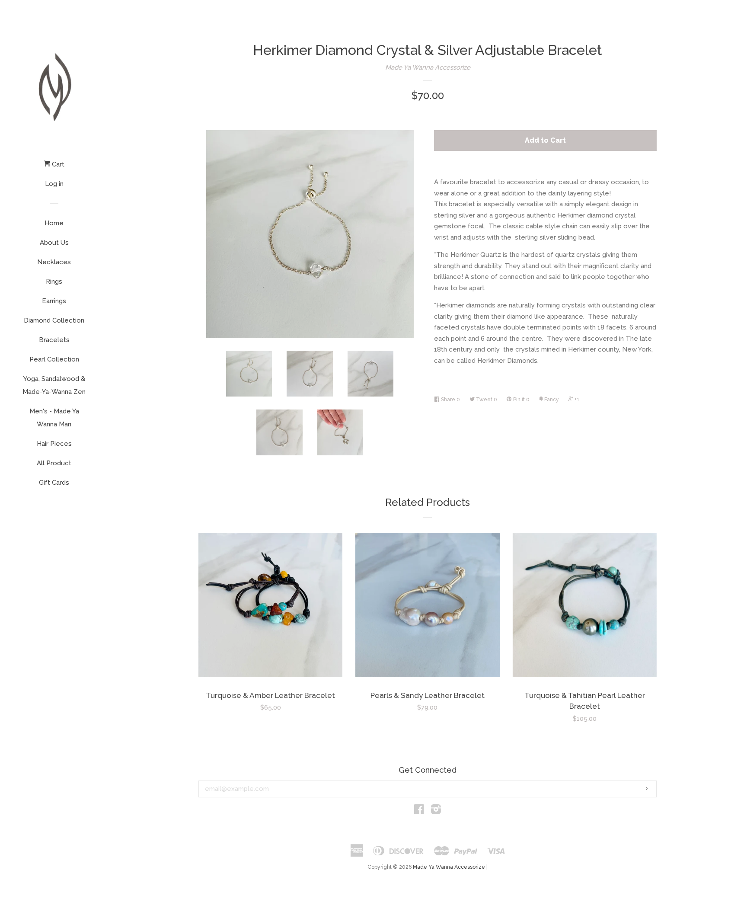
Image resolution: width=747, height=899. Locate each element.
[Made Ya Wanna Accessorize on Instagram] (436, 811)
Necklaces (54, 262)
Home (54, 223)
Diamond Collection (54, 320)
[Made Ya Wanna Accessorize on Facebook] (419, 811)
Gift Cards (54, 482)
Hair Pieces (54, 444)
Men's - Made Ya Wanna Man (54, 417)
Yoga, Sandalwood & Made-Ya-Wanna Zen (54, 385)
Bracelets (54, 340)
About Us (54, 242)
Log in (54, 184)
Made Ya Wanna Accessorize (427, 67)
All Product (54, 463)
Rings (54, 281)
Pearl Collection (54, 359)
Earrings (54, 301)
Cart (57, 164)
